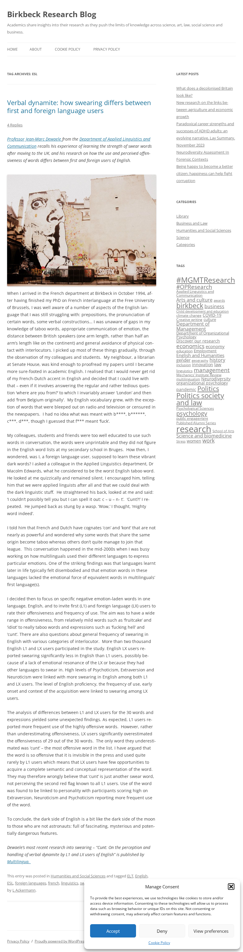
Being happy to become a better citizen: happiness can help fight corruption (204, 173)
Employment (205, 350)
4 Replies (15, 125)
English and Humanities (200, 355)
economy (215, 346)
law (217, 364)
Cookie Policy (159, 942)
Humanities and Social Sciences (78, 876)
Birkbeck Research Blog (51, 14)
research (193, 429)
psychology (191, 413)
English (141, 876)
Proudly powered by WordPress (60, 941)
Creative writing (189, 319)
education (184, 350)
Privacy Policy (106, 49)
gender (183, 360)
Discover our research (198, 341)
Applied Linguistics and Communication (195, 293)
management (212, 370)
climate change (189, 315)
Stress (181, 441)
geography (200, 360)
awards (219, 300)
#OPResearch (194, 287)
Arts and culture (194, 300)
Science (182, 237)
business (214, 306)
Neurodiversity (216, 379)
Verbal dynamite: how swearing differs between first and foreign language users (79, 106)
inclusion (183, 364)
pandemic (186, 389)
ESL (10, 883)
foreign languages (30, 883)
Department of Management (193, 326)
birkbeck (189, 305)
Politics (208, 388)
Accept (113, 931)
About (36, 49)
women (194, 441)
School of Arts (223, 431)
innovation (202, 364)
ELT (130, 876)
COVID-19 (212, 315)
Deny (162, 931)
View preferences (211, 931)
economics (190, 346)
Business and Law (191, 223)
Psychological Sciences (195, 408)
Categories (185, 244)
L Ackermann (24, 890)
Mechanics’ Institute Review (198, 374)
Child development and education (202, 311)
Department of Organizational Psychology (202, 335)
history (217, 360)
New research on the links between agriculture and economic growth (204, 109)
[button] (231, 887)
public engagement (192, 418)
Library (182, 216)
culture (210, 319)
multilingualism (188, 379)
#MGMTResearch (205, 280)
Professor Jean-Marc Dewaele (34, 139)
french (53, 883)
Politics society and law (200, 398)
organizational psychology (202, 383)
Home (12, 49)
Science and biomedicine (204, 435)
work (208, 440)
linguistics (69, 883)
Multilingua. (19, 861)
